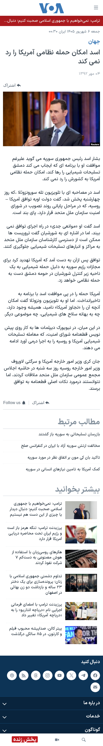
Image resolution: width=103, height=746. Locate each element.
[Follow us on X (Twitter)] (71, 675)
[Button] (12, 85)
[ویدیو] (57, 739)
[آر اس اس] (23, 675)
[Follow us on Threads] (35, 675)
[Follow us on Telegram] (83, 675)
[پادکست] (11, 675)
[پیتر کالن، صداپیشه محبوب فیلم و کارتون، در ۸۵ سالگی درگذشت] (81, 635)
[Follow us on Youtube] (59, 675)
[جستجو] (83, 739)
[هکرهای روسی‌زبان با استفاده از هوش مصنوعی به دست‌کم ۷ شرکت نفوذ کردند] (81, 559)
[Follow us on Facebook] (95, 675)
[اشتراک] (95, 687)
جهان (94, 42)
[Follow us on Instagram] (47, 675)
